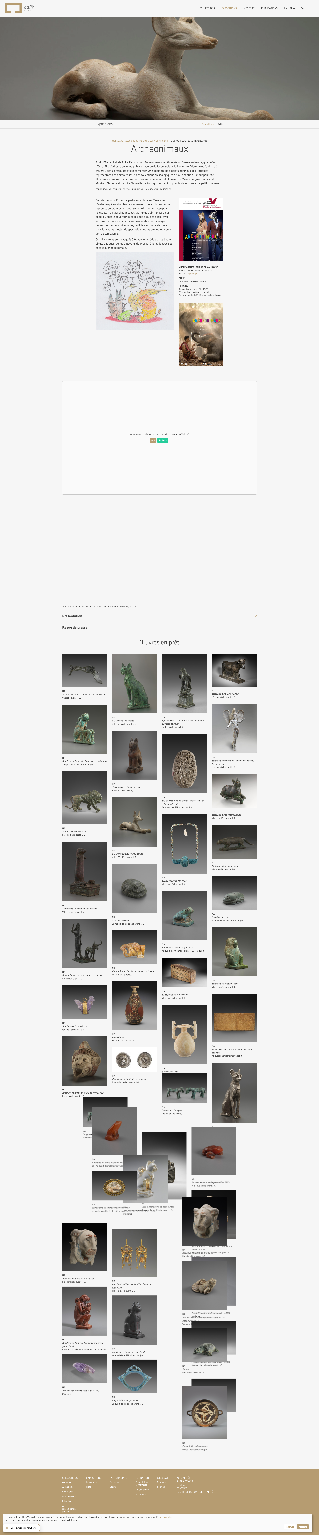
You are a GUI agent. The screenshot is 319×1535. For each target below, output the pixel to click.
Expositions (229, 8)
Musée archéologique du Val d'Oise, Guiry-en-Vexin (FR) (140, 141)
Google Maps (191, 273)
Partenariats (118, 1478)
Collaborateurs (142, 1489)
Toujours (163, 440)
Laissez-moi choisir (15, 1527)
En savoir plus (165, 1517)
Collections (207, 8)
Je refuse (290, 1526)
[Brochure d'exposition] (201, 365)
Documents (141, 1494)
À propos (66, 1482)
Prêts (220, 124)
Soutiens (161, 1482)
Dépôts (113, 1487)
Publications (269, 8)
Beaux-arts (67, 1491)
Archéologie (68, 1487)
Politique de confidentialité (194, 1492)
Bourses (161, 1487)
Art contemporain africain (69, 1509)
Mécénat (248, 8)
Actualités (183, 1478)
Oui (153, 440)
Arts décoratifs (69, 1496)
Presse (180, 1485)
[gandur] (26, 8)
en (285, 8)
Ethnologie (67, 1501)
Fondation (142, 1478)
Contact (181, 1488)
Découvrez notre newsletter (24, 1528)
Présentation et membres (142, 1483)
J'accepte (303, 1526)
